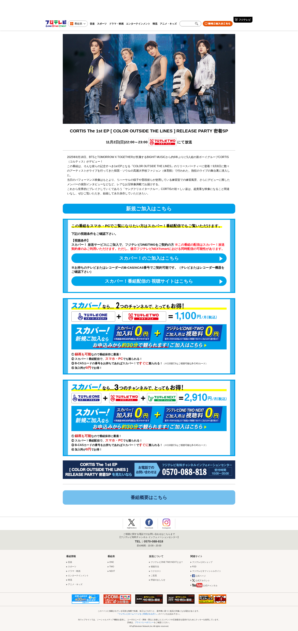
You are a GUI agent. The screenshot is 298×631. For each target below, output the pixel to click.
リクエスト (156, 571)
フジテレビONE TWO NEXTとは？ (167, 562)
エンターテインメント (138, 23)
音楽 (92, 23)
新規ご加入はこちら (149, 208)
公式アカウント (202, 580)
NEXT (112, 571)
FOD (194, 566)
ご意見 (154, 575)
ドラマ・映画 (116, 23)
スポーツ (102, 23)
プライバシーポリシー (144, 622)
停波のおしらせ (158, 580)
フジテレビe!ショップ (202, 562)
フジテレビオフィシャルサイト (206, 571)
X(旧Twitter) (131, 528)
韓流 (155, 23)
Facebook (149, 528)
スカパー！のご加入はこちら (149, 258)
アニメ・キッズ (168, 23)
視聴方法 (155, 566)
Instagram (166, 528)
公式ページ (200, 576)
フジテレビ (245, 19)
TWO (111, 566)
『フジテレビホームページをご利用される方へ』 (137, 614)
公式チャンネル (210, 585)
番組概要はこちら (149, 497)
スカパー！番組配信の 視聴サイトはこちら (149, 281)
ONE (111, 562)
